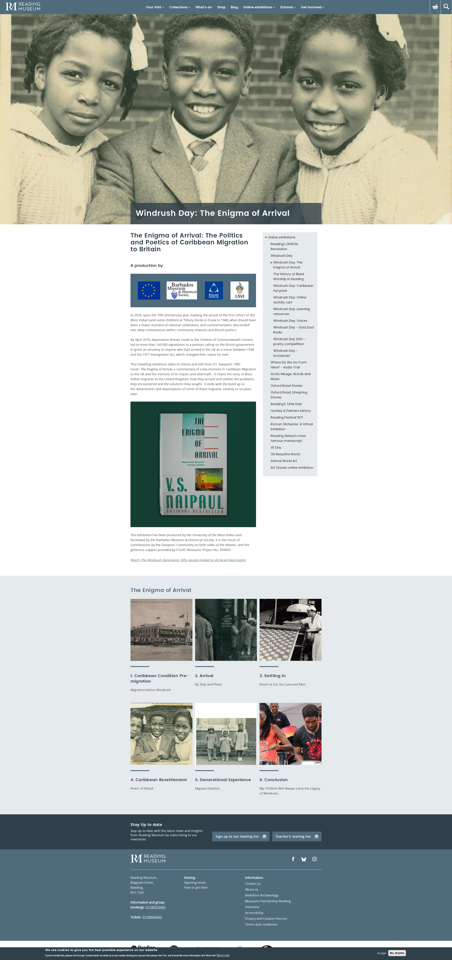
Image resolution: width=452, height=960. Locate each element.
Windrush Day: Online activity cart (289, 299)
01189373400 (155, 907)
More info (223, 955)
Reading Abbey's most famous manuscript (288, 438)
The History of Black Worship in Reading (288, 276)
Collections (178, 7)
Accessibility (254, 913)
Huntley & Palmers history (291, 410)
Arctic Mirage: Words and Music (291, 376)
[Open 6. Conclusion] (291, 734)
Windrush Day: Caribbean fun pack (293, 288)
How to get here (196, 887)
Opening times (195, 882)
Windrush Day (281, 255)
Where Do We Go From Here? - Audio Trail (289, 364)
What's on (204, 7)
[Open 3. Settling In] (291, 630)
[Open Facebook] (293, 859)
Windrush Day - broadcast (285, 353)
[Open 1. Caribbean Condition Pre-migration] (161, 630)
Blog (234, 7)
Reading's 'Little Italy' (286, 404)
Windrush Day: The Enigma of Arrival (287, 264)
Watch (188, 560)
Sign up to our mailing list (237, 836)
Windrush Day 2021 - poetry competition (289, 341)
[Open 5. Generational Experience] (226, 734)
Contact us (253, 883)
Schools (286, 7)
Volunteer (252, 907)
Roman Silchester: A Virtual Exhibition (292, 426)
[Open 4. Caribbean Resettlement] (161, 734)
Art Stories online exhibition (292, 467)
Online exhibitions (257, 7)
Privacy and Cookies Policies (266, 918)
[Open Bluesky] (304, 859)
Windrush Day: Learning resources (291, 311)
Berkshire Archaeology (261, 895)
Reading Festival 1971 (287, 417)
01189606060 (152, 917)
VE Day (276, 447)
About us (251, 889)
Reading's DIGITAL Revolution (284, 246)
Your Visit (153, 7)
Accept (381, 953)
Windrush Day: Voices (290, 320)
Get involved (311, 7)
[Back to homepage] (22, 7)
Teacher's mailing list (293, 836)
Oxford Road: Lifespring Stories (289, 394)
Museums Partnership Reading (268, 901)
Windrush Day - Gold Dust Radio (293, 329)
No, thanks (397, 953)
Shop (221, 7)
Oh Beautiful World (285, 454)
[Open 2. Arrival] (226, 630)
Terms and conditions (261, 924)
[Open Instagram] (314, 859)
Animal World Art (284, 461)
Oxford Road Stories (286, 385)
